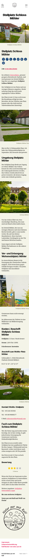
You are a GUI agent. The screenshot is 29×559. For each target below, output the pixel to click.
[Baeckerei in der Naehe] (3, 63)
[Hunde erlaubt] (18, 59)
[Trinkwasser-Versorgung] (7, 59)
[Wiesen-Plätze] (10, 59)
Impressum (5, 542)
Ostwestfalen (14, 75)
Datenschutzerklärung (9, 544)
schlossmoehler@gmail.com (16, 419)
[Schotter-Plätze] (14, 59)
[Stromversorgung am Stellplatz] (3, 59)
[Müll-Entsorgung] (21, 59)
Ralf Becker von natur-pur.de (11, 546)
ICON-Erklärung (11, 69)
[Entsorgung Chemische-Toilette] (25, 59)
